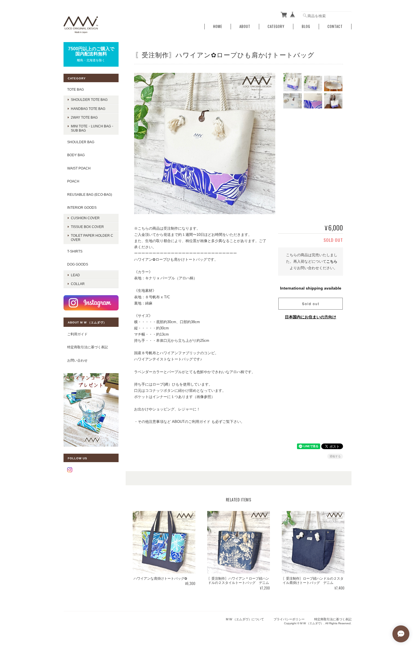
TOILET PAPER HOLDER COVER (92, 238)
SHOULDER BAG (80, 142)
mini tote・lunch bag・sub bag (92, 128)
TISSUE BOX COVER (87, 227)
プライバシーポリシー (289, 619)
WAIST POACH (79, 168)
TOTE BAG (75, 89)
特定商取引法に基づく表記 (87, 347)
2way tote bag (84, 117)
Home (217, 26)
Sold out (310, 303)
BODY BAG (76, 155)
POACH (73, 181)
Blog (306, 26)
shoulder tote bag (89, 99)
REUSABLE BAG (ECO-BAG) (89, 194)
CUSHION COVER (85, 218)
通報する (335, 456)
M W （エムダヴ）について (245, 619)
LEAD (75, 275)
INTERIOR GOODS (82, 207)
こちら (331, 261)
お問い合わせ (77, 360)
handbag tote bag (88, 108)
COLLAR (78, 284)
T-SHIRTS (74, 251)
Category (276, 26)
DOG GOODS (77, 264)
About (244, 26)
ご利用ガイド (77, 334)
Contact (335, 26)
